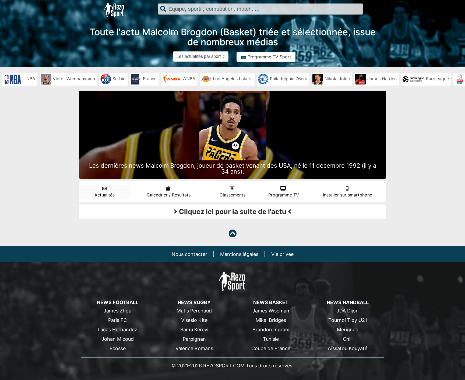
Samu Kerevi (194, 329)
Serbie (118, 78)
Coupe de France (270, 348)
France (149, 78)
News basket (270, 302)
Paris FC (117, 320)
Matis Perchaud (194, 311)
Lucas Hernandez (117, 329)
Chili (348, 339)
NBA (30, 78)
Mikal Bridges (271, 320)
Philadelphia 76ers (288, 78)
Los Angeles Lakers (232, 78)
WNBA (188, 78)
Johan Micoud (117, 339)
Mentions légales (239, 254)
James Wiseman (270, 311)
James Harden (381, 78)
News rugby (194, 302)
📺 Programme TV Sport (266, 56)
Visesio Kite (194, 320)
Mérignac (347, 329)
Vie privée (282, 254)
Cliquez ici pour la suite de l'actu (232, 211)
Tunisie (271, 339)
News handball (348, 302)
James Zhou (117, 311)
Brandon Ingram (271, 329)
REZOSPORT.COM (224, 365)
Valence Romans (194, 348)
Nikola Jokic (336, 78)
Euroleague (437, 78)
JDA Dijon (348, 311)
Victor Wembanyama (73, 78)
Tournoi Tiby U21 (347, 320)
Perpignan (194, 339)
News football (117, 302)
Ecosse (118, 348)
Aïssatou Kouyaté (347, 348)
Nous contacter (189, 254)
